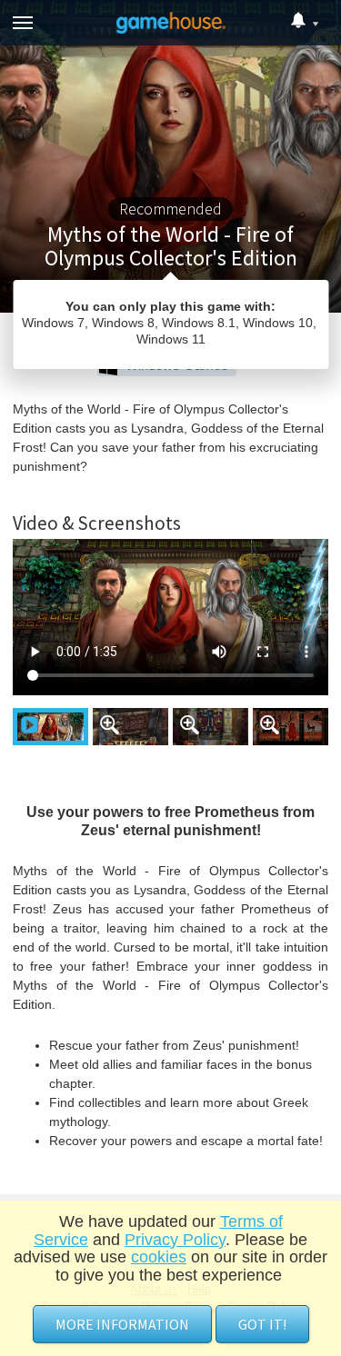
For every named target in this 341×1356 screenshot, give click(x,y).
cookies (158, 1257)
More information (122, 1324)
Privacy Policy (175, 1240)
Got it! (262, 1324)
